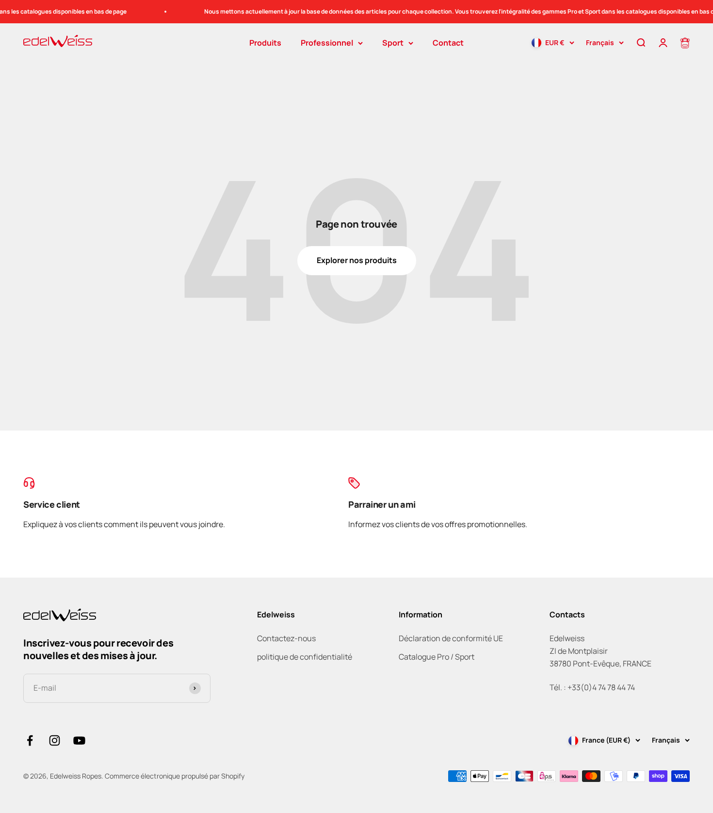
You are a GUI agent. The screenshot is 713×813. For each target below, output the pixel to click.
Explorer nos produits (357, 260)
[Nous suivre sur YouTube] (79, 740)
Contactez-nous (286, 638)
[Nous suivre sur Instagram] (54, 740)
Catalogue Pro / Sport (436, 656)
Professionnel (327, 42)
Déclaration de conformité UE (451, 638)
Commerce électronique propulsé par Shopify (174, 775)
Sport (393, 42)
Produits (265, 42)
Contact (448, 42)
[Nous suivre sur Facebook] (29, 740)
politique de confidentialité (304, 656)
